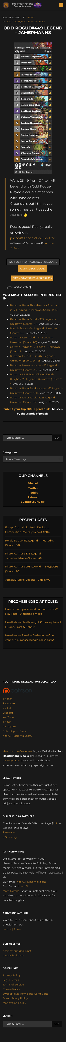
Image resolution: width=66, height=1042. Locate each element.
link (55, 823)
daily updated (11, 760)
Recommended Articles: (33, 601)
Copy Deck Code (32, 268)
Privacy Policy (11, 975)
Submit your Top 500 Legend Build (27, 409)
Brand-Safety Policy (15, 998)
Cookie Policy (11, 989)
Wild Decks (38, 21)
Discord (33, 483)
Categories (10, 452)
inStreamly (10, 837)
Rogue (25, 21)
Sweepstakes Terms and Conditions (25, 993)
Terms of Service (13, 984)
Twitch (7, 722)
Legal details (11, 980)
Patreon (33, 497)
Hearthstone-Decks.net (17, 751)
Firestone (9, 832)
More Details (11, 891)
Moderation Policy (14, 1002)
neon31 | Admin (12, 929)
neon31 (30, 17)
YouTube (8, 717)
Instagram (9, 726)
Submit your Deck (33, 501)
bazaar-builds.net (14, 955)
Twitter (33, 488)
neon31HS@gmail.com (17, 735)
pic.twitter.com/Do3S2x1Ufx (32, 238)
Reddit (33, 492)
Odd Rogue (13, 21)
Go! (56, 437)
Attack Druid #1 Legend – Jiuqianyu (27, 579)
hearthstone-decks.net (17, 951)
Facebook (9, 703)
